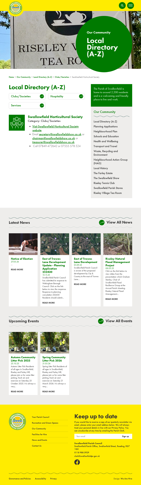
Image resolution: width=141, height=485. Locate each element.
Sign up (125, 436)
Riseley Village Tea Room (108, 193)
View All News (119, 222)
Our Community (105, 112)
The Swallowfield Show (106, 178)
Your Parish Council (40, 417)
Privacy (53, 478)
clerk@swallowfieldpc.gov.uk (87, 456)
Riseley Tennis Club (104, 183)
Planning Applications (106, 126)
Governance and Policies (20, 478)
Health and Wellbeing (106, 141)
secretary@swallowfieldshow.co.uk (60, 134)
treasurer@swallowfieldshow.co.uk (53, 142)
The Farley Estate (103, 173)
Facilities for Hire (39, 434)
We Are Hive (126, 478)
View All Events (119, 320)
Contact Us (36, 445)
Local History (101, 168)
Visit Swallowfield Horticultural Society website (55, 128)
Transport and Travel (105, 146)
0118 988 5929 (81, 452)
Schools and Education (106, 136)
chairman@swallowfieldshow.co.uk (53, 138)
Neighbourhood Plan (105, 131)
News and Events (39, 440)
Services (16, 105)
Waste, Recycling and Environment (106, 152)
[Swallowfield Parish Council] (17, 440)
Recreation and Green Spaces (45, 422)
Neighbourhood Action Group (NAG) (111, 161)
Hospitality (56, 96)
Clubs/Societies (21, 96)
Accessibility (40, 478)
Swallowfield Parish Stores (108, 188)
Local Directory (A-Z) (105, 121)
